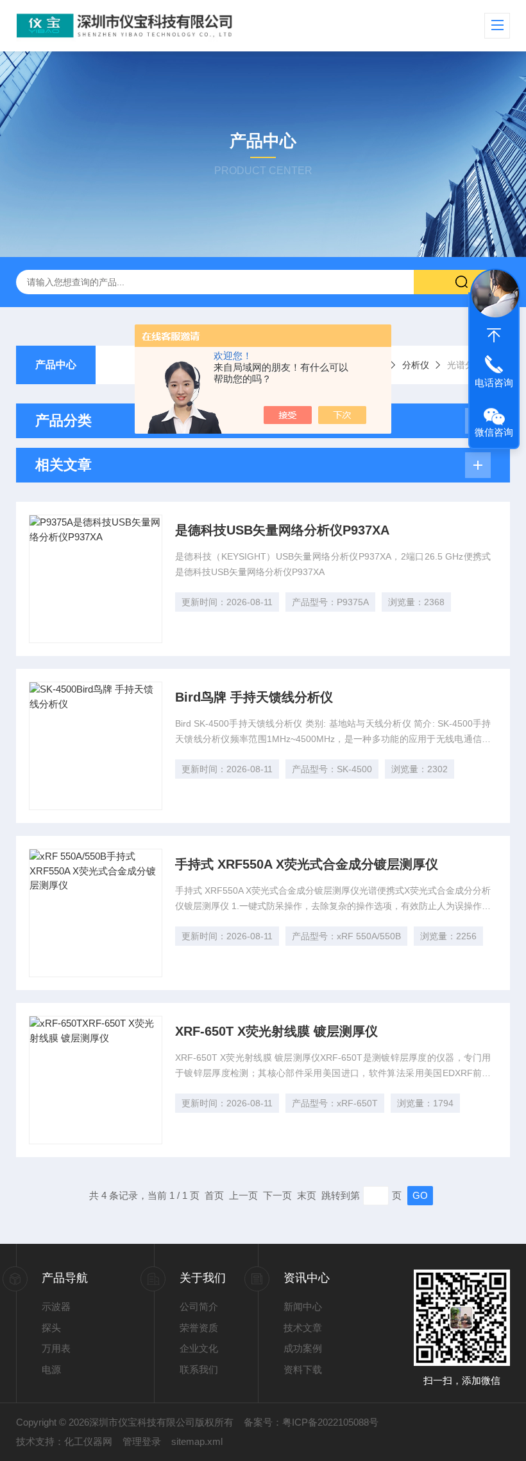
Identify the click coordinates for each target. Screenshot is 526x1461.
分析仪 (415, 365)
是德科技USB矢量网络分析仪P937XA (282, 530)
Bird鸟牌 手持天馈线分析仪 (254, 697)
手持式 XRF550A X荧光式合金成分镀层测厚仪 (306, 864)
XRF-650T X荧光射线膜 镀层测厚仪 (276, 1031)
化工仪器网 (88, 1441)
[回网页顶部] (494, 335)
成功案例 (303, 1348)
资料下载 (303, 1369)
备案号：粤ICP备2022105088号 (311, 1422)
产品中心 (55, 364)
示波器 (56, 1306)
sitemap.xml (197, 1441)
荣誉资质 (199, 1327)
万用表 (56, 1348)
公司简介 (199, 1306)
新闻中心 (303, 1306)
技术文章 (303, 1327)
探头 (51, 1327)
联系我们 (199, 1369)
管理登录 (142, 1441)
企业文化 (199, 1348)
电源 (51, 1369)
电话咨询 (494, 382)
